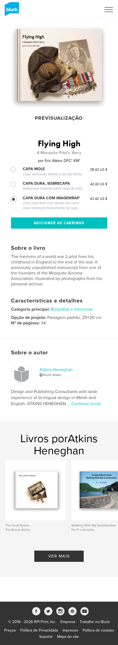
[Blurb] (11, 11)
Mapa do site (68, 636)
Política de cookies (98, 630)
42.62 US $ (98, 183)
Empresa (67, 621)
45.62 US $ (98, 198)
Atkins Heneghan (56, 369)
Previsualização (59, 118)
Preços (10, 630)
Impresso (70, 630)
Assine (88, 9)
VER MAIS (59, 556)
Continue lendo (86, 403)
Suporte (46, 636)
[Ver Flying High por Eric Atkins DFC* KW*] (59, 65)
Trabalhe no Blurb (95, 621)
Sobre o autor (29, 352)
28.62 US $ (98, 169)
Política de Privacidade (39, 630)
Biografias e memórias (72, 309)
